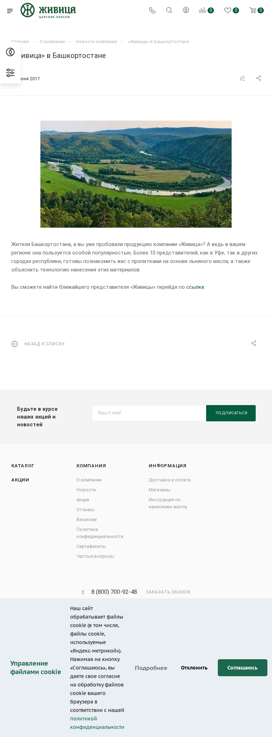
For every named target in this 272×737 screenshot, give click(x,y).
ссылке (195, 287)
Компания (91, 465)
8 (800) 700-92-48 (114, 592)
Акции (20, 479)
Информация (168, 465)
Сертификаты (91, 546)
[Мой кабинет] (186, 11)
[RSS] (242, 78)
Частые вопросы (95, 556)
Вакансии (86, 519)
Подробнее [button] (151, 667)
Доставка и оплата (170, 479)
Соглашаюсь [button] (242, 667)
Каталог (23, 465)
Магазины (159, 489)
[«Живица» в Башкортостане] (136, 174)
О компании (89, 479)
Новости (86, 489)
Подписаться (232, 413)
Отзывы (85, 509)
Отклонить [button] (194, 667)
